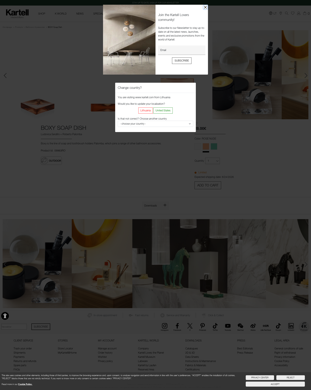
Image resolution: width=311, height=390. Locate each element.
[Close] (205, 7)
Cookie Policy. (25, 384)
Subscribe (182, 60)
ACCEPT (275, 384)
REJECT (290, 377)
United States (163, 110)
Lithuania (145, 110)
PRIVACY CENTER (260, 377)
